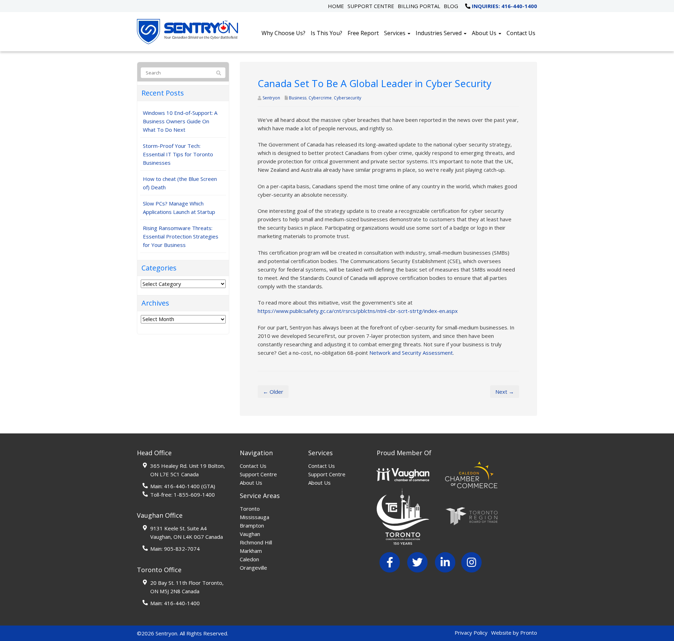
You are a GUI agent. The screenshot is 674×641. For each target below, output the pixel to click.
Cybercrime (320, 98)
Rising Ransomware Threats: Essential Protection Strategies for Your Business (180, 236)
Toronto (250, 508)
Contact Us (521, 33)
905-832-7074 (182, 548)
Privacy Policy (471, 632)
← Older (273, 391)
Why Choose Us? (283, 33)
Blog (451, 5)
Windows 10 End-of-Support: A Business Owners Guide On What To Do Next (180, 121)
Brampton (252, 525)
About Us (485, 33)
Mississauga (254, 517)
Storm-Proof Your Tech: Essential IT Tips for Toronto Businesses (178, 154)
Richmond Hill (256, 542)
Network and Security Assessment (411, 352)
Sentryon (271, 98)
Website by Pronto (514, 632)
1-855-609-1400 (194, 494)
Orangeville (253, 567)
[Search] (218, 73)
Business (297, 98)
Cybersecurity (347, 98)
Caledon (249, 559)
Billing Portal (419, 5)
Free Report (363, 33)
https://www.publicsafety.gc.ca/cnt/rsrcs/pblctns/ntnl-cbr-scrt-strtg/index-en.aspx (358, 310)
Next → (504, 391)
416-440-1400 (182, 486)
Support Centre (371, 5)
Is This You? (326, 33)
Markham (251, 550)
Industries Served (439, 33)
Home (336, 5)
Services (395, 33)
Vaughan (250, 533)
